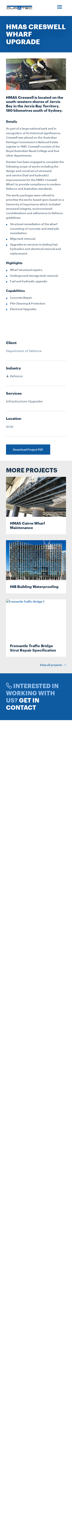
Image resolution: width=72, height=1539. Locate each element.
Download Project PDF (28, 449)
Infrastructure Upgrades (24, 401)
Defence (16, 376)
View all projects (51, 665)
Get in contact (22, 704)
